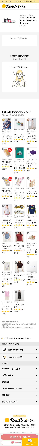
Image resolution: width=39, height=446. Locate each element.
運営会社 (6, 382)
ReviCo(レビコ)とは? (11, 369)
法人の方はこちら (10, 402)
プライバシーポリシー (12, 388)
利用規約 (6, 395)
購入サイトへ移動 (20, 437)
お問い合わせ (8, 375)
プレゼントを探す (16, 357)
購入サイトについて (22, 443)
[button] (30, 442)
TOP (5, 338)
